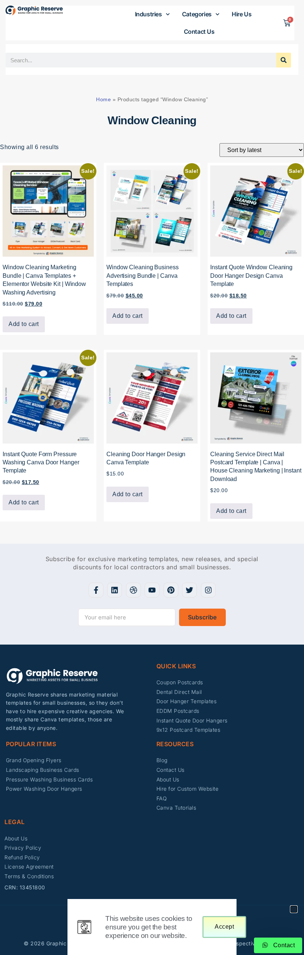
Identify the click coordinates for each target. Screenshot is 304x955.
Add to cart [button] (24, 324)
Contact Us (199, 31)
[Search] (283, 60)
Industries (148, 14)
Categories (197, 14)
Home (103, 99)
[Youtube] (152, 590)
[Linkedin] (114, 590)
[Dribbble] (133, 590)
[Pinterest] (170, 590)
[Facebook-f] (96, 590)
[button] (294, 909)
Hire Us (241, 14)
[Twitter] (189, 590)
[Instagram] (208, 590)
